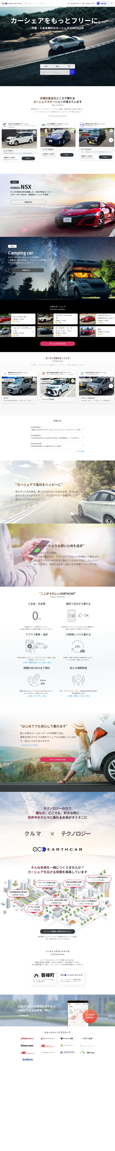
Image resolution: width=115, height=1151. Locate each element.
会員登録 (103, 3)
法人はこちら (90, 3)
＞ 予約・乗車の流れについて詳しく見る (36, 662)
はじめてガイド (76, 3)
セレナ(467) (8, 150)
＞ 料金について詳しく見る (36, 696)
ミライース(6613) (87, 398)
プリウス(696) (47, 149)
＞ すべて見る (79, 451)
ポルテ (6, 398)
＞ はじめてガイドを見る (29, 745)
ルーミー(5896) (48, 399)
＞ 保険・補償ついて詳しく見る (78, 696)
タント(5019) (86, 149)
